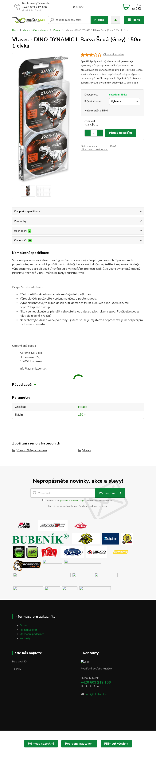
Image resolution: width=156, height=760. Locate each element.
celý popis (132, 82)
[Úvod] (28, 20)
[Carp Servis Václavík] (86, 538)
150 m (82, 415)
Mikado (82, 407)
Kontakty (25, 638)
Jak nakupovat (28, 630)
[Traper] (52, 592)
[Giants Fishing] (32, 552)
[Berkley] (80, 525)
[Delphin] (110, 538)
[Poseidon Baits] (27, 565)
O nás (23, 625)
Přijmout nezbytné (41, 744)
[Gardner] (18, 552)
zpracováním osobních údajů (71, 500)
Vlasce (56, 30)
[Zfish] (95, 592)
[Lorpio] (72, 552)
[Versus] (69, 592)
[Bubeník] (41, 538)
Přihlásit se (107, 493)
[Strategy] (83, 578)
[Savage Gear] (42, 578)
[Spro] (82, 565)
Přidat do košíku (120, 133)
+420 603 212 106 (34, 7)
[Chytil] (49, 552)
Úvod (15, 30)
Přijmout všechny (116, 744)
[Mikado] (96, 552)
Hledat (99, 20)
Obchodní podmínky (32, 634)
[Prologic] (52, 565)
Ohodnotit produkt (113, 54)
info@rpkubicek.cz (97, 694)
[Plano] (120, 552)
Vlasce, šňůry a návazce (35, 30)
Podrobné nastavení (79, 744)
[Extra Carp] (127, 538)
